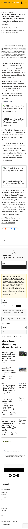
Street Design (4, 397)
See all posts (5, 441)
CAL (24, 7)
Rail (2, 350)
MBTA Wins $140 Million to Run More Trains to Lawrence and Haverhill (8, 355)
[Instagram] (17, 475)
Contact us (4, 503)
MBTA (2, 383)
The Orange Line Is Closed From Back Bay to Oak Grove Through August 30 (8, 387)
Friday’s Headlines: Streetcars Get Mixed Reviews (9, 372)
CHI (18, 7)
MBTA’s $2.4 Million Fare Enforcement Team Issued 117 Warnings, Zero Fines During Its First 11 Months (9, 426)
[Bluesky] (14, 475)
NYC (6, 7)
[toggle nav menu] (26, 2)
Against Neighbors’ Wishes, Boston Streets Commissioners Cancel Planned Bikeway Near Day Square (8, 405)
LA (14, 7)
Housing (18, 243)
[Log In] (21, 2)
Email (3, 263)
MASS (10, 7)
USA (2, 7)
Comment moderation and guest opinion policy (4, 510)
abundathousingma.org (8, 223)
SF (21, 7)
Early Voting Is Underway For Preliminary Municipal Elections (13, 182)
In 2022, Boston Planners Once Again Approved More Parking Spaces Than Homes (13, 121)
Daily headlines (5, 368)
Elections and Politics (7, 12)
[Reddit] (10, 475)
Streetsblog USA (7, 367)
